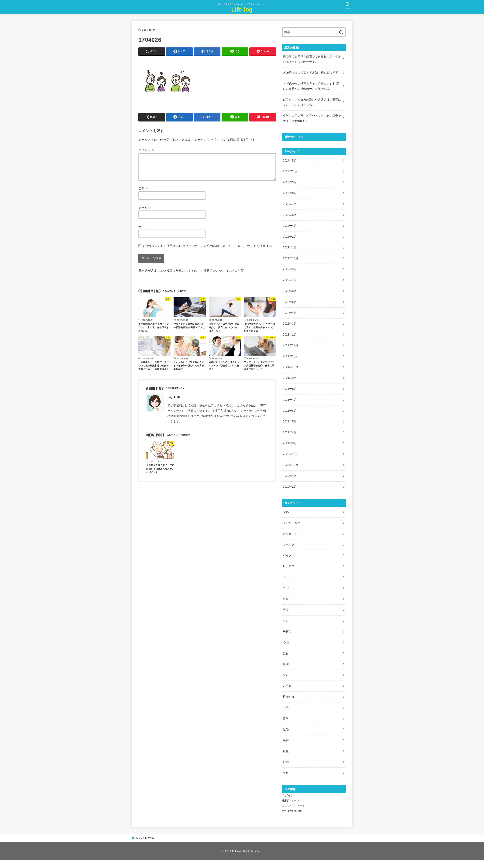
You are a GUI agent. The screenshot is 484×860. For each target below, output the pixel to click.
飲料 (286, 772)
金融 (286, 761)
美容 (286, 740)
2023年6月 (290, 215)
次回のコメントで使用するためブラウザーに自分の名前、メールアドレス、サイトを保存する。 (208, 245)
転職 (286, 751)
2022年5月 (290, 301)
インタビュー (291, 522)
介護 (286, 598)
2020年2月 (290, 486)
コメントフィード (293, 805)
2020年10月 (290, 464)
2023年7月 (290, 204)
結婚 (286, 729)
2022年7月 (290, 280)
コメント (146, 150)
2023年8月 (290, 193)
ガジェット (290, 533)
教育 (286, 653)
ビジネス (288, 566)
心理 (286, 642)
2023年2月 (290, 236)
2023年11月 (290, 171)
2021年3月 (290, 443)
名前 (143, 188)
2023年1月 (290, 247)
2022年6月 (290, 290)
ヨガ (286, 588)
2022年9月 (290, 269)
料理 (286, 664)
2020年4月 (290, 475)
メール (145, 207)
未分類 (287, 685)
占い (286, 620)
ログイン (288, 795)
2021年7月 (290, 399)
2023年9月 (290, 182)
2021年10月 (290, 367)
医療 (286, 609)
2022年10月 (290, 258)
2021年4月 (290, 432)
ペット (287, 577)
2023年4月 (290, 225)
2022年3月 (290, 323)
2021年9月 (290, 378)
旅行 (286, 675)
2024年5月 (290, 160)
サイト (143, 226)
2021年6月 (290, 410)
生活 (286, 707)
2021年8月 (290, 388)
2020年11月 (290, 454)
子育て (287, 631)
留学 (286, 718)
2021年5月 (290, 421)
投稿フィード (290, 800)
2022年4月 (290, 312)
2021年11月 (290, 356)
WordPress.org (292, 810)
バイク (287, 555)
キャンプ (288, 544)
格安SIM (288, 696)
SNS (286, 512)
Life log (242, 9)
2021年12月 (290, 345)
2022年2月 (290, 334)
